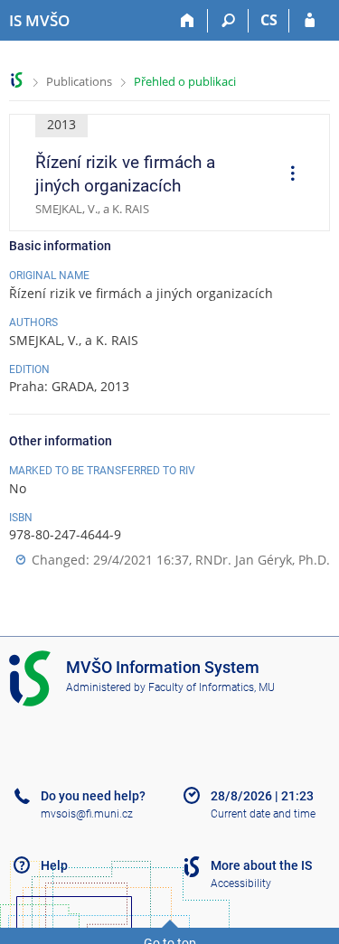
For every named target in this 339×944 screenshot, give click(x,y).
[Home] (187, 21)
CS (269, 20)
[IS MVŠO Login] (309, 21)
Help (54, 865)
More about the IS (261, 865)
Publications (79, 81)
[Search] (228, 21)
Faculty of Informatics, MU (211, 687)
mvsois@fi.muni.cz (87, 814)
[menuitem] (286, 175)
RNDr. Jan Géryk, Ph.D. (262, 559)
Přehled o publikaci (185, 81)
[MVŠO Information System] (16, 80)
